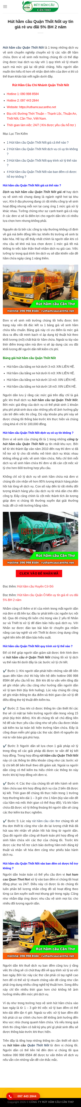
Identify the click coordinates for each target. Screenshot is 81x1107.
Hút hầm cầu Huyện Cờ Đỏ (35, 586)
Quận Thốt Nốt (38, 1045)
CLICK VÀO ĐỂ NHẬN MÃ (39, 573)
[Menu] (5, 6)
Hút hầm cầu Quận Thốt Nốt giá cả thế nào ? (38, 142)
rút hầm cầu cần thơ (46, 821)
